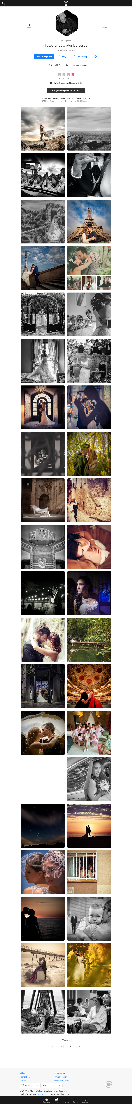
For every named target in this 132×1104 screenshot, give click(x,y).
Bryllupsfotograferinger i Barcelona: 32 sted (68, 83)
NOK (45, 1085)
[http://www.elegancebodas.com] (95, 56)
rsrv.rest (40, 1094)
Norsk (27, 1085)
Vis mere (66, 1040)
